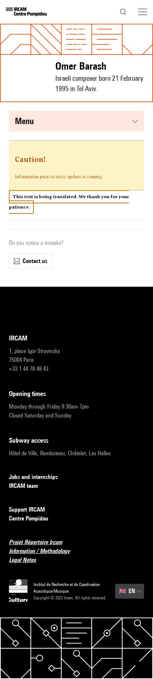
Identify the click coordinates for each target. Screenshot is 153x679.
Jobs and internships (33, 476)
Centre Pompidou (28, 518)
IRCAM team (23, 485)
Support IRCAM (27, 509)
